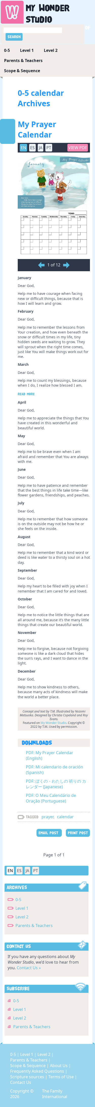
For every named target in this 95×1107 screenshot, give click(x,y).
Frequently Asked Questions (37, 1071)
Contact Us (20, 1082)
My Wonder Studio (53, 723)
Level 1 (27, 50)
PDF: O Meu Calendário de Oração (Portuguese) (51, 798)
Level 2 (51, 50)
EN (10, 870)
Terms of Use (61, 1077)
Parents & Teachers (23, 60)
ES (19, 870)
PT (35, 870)
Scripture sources (27, 1077)
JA (27, 870)
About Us (59, 1065)
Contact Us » (29, 967)
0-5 (7, 50)
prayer (47, 817)
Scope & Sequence (22, 70)
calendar (65, 817)
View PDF (77, 147)
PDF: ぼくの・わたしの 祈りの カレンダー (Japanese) (56, 784)
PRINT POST (78, 833)
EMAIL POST (49, 833)
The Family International (54, 1093)
